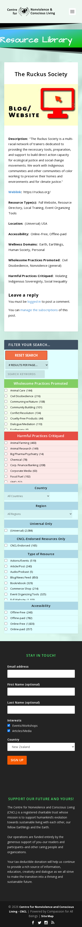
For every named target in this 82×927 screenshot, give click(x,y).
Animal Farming (23, 443)
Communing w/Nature (27, 401)
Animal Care (21, 390)
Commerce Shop (24, 588)
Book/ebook (21, 583)
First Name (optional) (23, 684)
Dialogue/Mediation (26, 424)
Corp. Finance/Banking (27, 465)
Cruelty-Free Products (26, 418)
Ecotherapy (19, 429)
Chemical (18, 460)
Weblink (14, 192)
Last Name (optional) (23, 702)
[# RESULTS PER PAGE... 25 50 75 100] (26, 365)
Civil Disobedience (25, 396)
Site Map (47, 916)
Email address (18, 666)
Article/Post (21, 566)
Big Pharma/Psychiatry (27, 454)
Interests (14, 720)
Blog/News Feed (24, 577)
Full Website (22, 600)
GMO (16, 482)
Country (13, 739)
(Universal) (21, 530)
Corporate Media (23, 471)
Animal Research (24, 448)
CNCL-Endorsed (23, 545)
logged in (34, 301)
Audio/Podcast (21, 572)
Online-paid (21, 629)
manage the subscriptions (39, 310)
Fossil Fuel (20, 476)
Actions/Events (23, 560)
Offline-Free (21, 612)
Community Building (26, 407)
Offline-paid (21, 618)
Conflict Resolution (25, 413)
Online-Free (22, 624)
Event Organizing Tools (28, 594)
